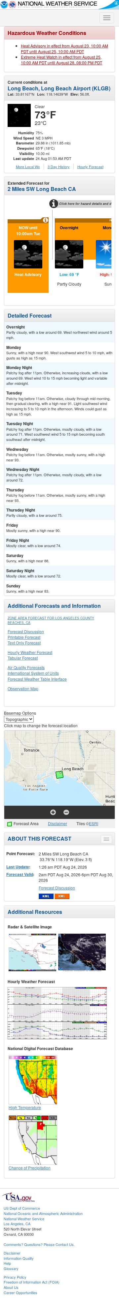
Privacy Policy (15, 1277)
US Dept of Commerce (22, 1208)
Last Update (17, 867)
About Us (11, 1287)
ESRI (93, 823)
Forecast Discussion (26, 631)
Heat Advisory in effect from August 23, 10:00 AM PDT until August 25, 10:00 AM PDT (64, 48)
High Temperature (25, 1107)
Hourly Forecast (90, 166)
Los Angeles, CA (17, 1223)
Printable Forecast (24, 637)
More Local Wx (28, 166)
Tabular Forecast (23, 658)
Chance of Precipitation (30, 1167)
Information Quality (19, 1258)
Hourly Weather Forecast (30, 652)
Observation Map (23, 688)
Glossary (11, 1268)
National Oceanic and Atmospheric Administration (43, 1213)
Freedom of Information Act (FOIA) (32, 1282)
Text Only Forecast (24, 642)
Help (7, 1263)
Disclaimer (57, 823)
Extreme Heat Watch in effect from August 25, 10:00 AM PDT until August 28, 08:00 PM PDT (61, 59)
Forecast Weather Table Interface (37, 679)
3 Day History (59, 166)
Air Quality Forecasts (26, 667)
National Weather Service (24, 1218)
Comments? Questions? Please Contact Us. (39, 1244)
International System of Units (33, 673)
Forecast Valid (19, 874)
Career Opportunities (20, 1292)
